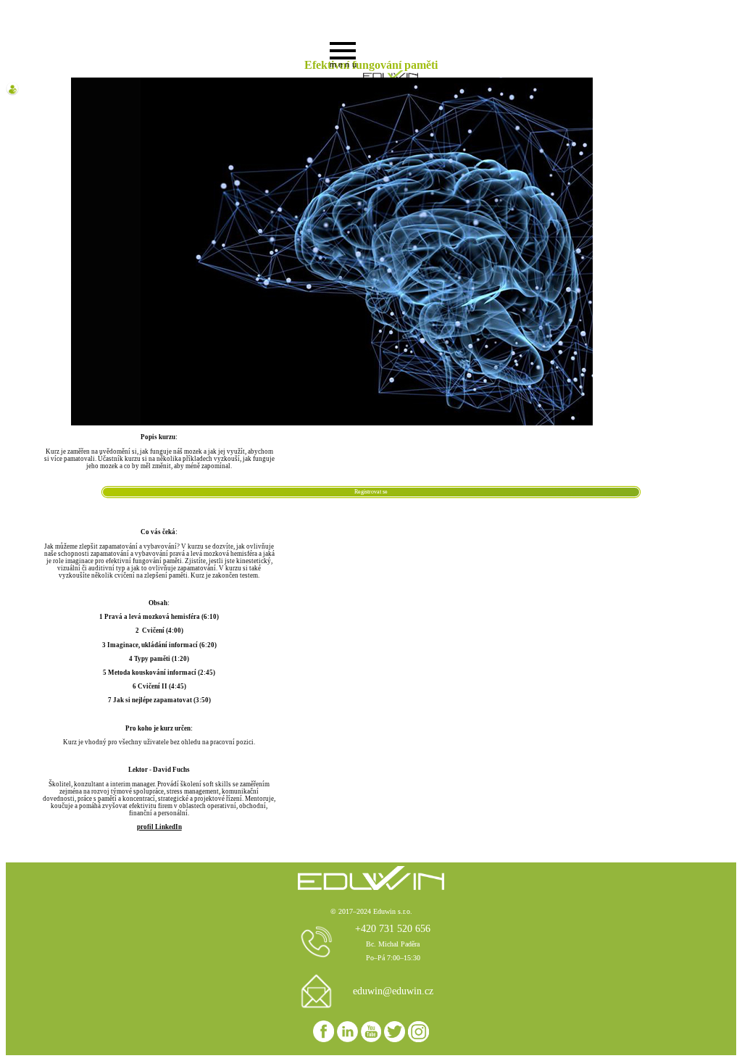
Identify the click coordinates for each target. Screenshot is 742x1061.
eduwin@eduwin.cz (393, 990)
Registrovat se (371, 491)
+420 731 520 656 (392, 928)
